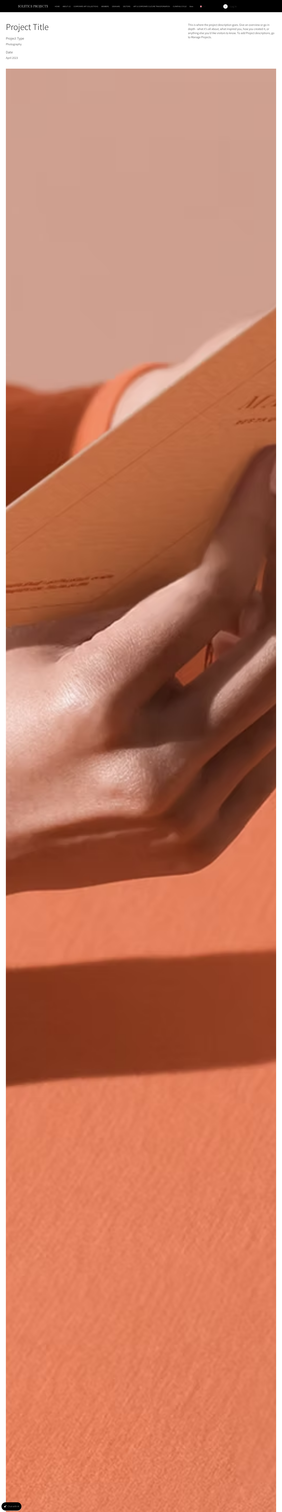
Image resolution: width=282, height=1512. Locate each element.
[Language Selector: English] (202, 6)
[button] (66, 6)
